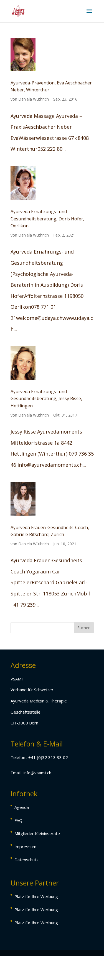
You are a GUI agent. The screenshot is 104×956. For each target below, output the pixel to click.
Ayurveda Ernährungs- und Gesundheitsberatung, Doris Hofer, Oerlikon (47, 218)
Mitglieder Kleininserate (37, 833)
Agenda (21, 807)
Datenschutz (26, 859)
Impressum (25, 846)
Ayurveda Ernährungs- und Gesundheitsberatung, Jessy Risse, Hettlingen (46, 398)
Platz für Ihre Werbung (36, 896)
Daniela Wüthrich (33, 99)
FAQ (18, 820)
